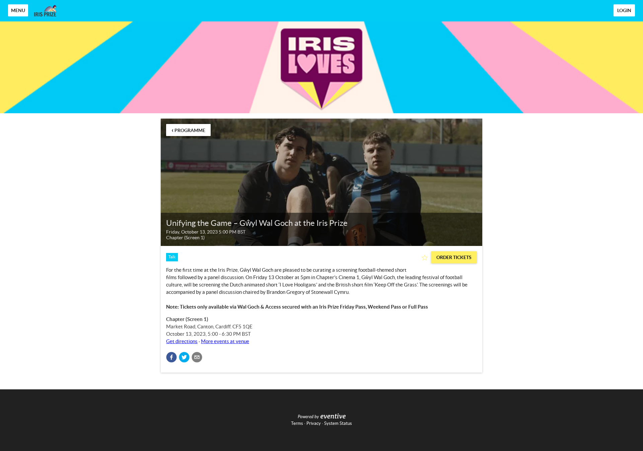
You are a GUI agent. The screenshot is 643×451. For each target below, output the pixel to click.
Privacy (313, 423)
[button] (171, 357)
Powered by (308, 417)
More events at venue (225, 341)
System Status (338, 423)
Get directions (182, 341)
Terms (297, 423)
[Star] (425, 258)
